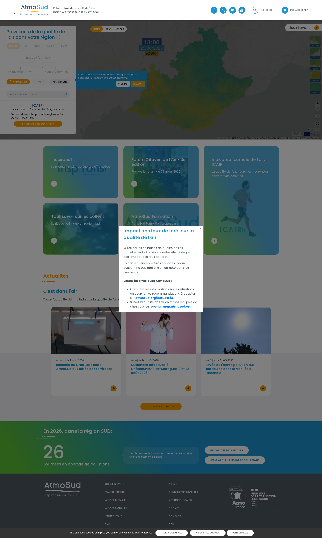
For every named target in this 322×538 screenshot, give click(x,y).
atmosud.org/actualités (154, 298)
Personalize (240, 533)
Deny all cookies (208, 533)
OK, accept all (172, 533)
